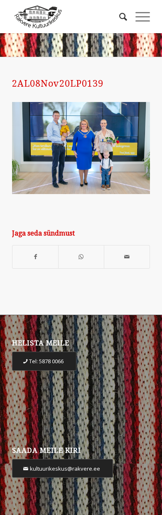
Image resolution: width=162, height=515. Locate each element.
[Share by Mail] (127, 256)
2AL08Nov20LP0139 (57, 83)
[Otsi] (119, 16)
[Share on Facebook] (35, 256)
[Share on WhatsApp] (81, 256)
